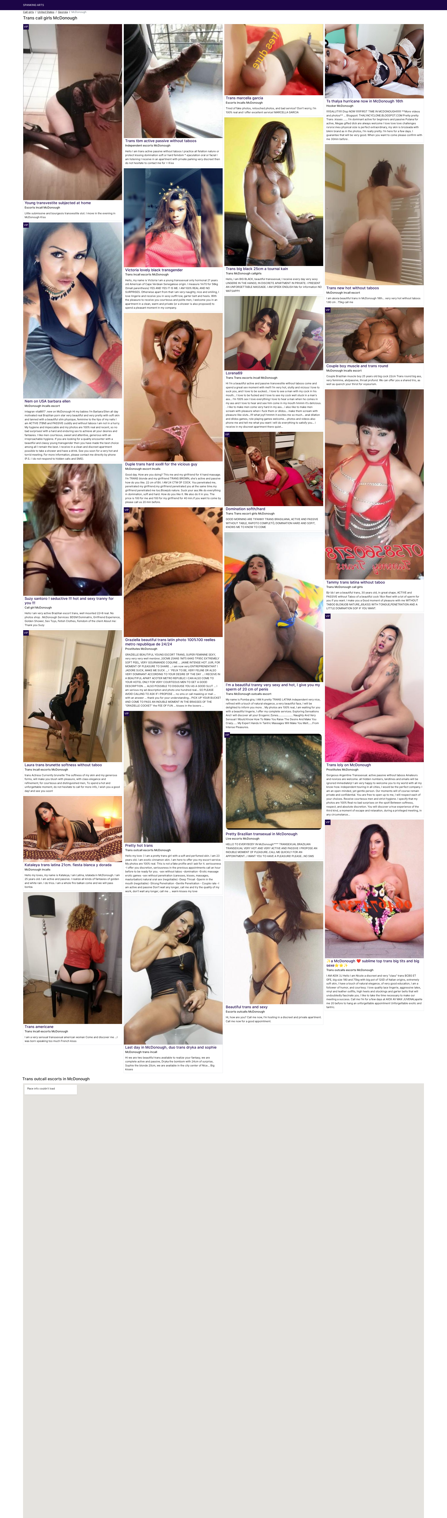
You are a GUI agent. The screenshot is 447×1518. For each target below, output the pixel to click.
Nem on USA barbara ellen (47, 401)
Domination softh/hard (245, 509)
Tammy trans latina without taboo (355, 582)
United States (46, 12)
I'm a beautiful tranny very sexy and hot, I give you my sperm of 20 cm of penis (273, 687)
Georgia (63, 12)
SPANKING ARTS (33, 5)
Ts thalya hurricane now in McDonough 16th (364, 101)
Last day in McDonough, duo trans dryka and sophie (171, 1047)
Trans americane (39, 1026)
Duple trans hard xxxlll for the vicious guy (161, 464)
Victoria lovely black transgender (154, 270)
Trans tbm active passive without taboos (160, 141)
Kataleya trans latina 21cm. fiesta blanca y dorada (68, 865)
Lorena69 (234, 373)
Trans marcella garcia (244, 98)
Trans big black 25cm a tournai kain (257, 269)
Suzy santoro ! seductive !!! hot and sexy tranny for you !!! (69, 600)
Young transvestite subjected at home (58, 203)
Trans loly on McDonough (348, 765)
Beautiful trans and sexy (247, 1007)
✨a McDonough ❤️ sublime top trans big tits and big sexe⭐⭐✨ (372, 963)
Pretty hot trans (139, 845)
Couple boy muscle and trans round (357, 366)
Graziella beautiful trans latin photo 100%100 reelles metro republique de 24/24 (170, 642)
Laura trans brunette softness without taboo (63, 765)
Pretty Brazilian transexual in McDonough (262, 834)
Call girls (28, 12)
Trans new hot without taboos (352, 288)
